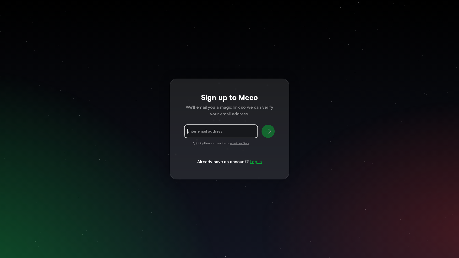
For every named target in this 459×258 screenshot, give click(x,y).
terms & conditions (239, 143)
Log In (256, 161)
